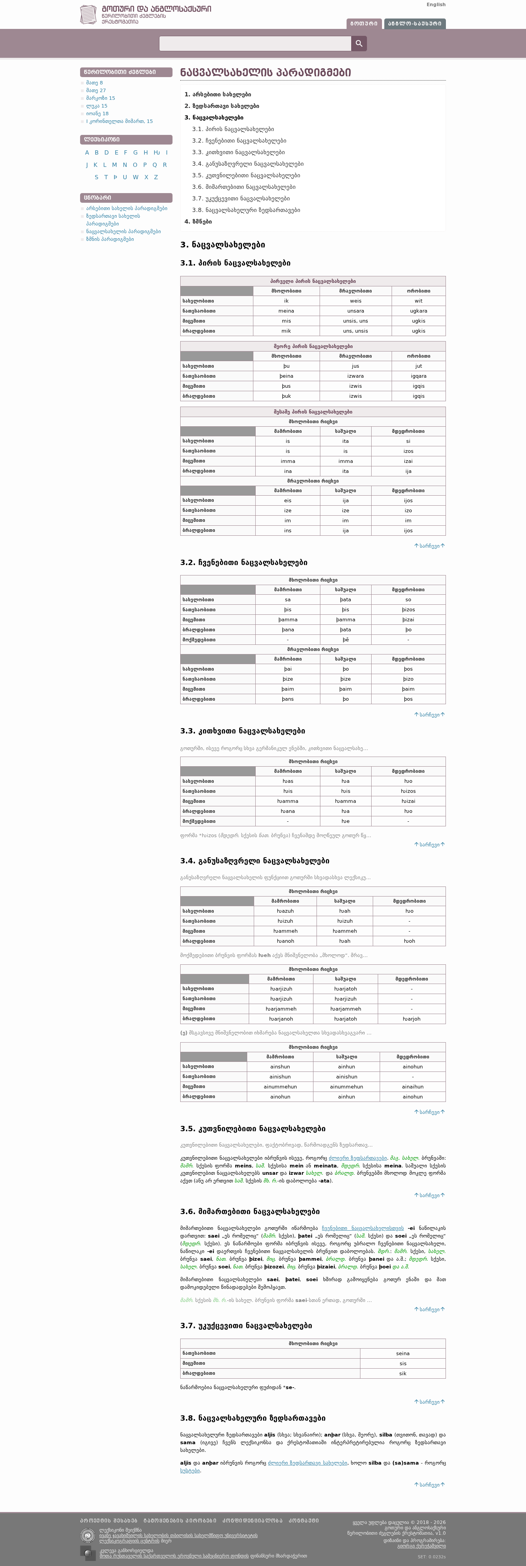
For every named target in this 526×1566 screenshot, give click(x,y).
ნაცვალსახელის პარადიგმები (123, 231)
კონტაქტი (304, 1521)
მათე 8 (94, 83)
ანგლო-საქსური (415, 24)
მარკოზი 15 (100, 98)
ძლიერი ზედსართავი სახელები (307, 1463)
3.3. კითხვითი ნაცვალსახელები (238, 152)
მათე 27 (96, 90)
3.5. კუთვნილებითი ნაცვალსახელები (246, 175)
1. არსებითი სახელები (217, 94)
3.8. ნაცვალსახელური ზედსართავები (246, 210)
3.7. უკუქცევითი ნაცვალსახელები (241, 198)
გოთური (364, 24)
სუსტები (190, 1470)
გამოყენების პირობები (180, 1521)
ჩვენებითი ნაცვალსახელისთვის (363, 1228)
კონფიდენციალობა (253, 1521)
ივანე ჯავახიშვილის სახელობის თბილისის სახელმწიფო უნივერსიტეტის (178, 1535)
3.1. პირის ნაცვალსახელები (233, 129)
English (436, 4)
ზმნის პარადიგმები (110, 239)
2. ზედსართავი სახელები (221, 106)
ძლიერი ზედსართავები (358, 1158)
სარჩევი (430, 546)
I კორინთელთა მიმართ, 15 (119, 121)
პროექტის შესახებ (109, 1521)
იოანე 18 (97, 113)
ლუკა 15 (96, 106)
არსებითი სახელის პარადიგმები (127, 208)
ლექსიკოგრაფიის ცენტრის (129, 1541)
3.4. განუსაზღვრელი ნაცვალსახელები (248, 163)
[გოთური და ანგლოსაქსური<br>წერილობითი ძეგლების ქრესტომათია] (145, 22)
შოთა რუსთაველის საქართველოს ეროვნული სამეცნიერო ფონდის (174, 1556)
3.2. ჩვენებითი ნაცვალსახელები (239, 140)
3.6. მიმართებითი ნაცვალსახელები (244, 186)
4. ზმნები (198, 221)
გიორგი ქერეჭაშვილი (421, 1546)
